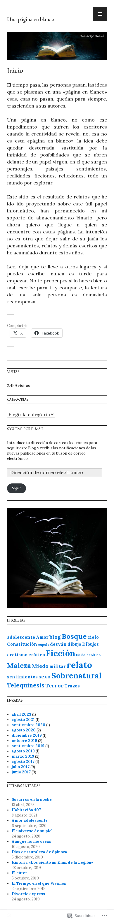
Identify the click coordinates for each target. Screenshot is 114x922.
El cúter (19, 872)
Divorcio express (28, 893)
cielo (93, 637)
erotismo (17, 654)
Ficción (60, 653)
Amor (42, 637)
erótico (36, 654)
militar (57, 666)
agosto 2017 (23, 761)
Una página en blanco (30, 19)
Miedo (40, 666)
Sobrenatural (76, 675)
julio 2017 (21, 766)
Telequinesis (25, 685)
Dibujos (90, 644)
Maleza (19, 665)
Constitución (22, 644)
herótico (94, 655)
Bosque (74, 636)
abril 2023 (21, 714)
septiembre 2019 (28, 745)
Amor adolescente (30, 820)
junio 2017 (21, 772)
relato (79, 664)
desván (58, 644)
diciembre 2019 (27, 735)
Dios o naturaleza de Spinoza (39, 851)
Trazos (72, 686)
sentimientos (22, 677)
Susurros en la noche (32, 799)
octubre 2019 (24, 740)
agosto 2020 (24, 730)
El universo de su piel (32, 830)
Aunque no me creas (31, 841)
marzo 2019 (23, 756)
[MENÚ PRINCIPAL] (100, 14)
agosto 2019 (23, 751)
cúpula (43, 645)
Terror (54, 685)
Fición (81, 655)
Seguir (16, 488)
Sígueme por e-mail (25, 429)
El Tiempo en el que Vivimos (39, 883)
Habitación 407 (26, 809)
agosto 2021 (23, 719)
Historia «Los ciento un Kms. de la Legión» (52, 862)
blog (55, 637)
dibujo (74, 644)
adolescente (21, 637)
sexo (45, 676)
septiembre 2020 (28, 724)
